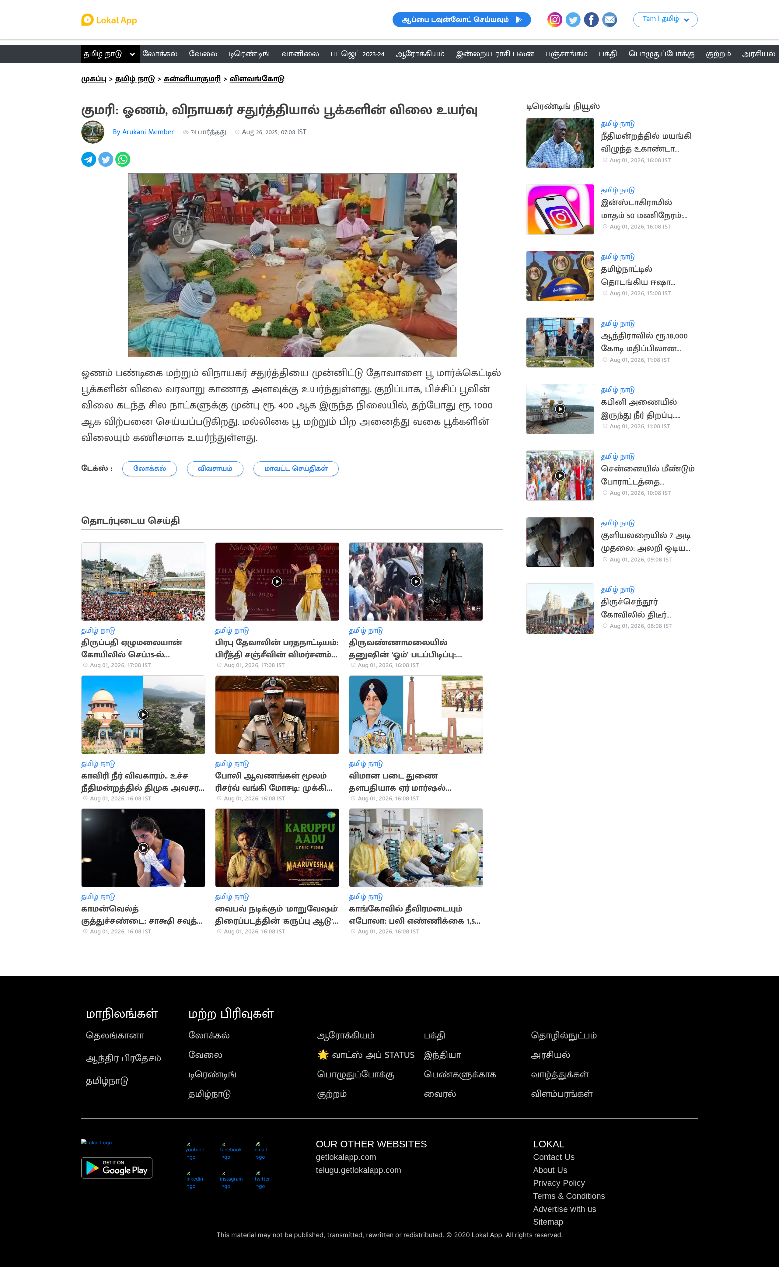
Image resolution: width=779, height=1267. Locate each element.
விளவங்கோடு (257, 79)
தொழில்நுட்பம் (564, 1035)
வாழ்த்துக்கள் (560, 1074)
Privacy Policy (559, 1183)
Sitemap (548, 1222)
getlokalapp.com (346, 1157)
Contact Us (554, 1157)
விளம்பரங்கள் (561, 1094)
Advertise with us (564, 1209)
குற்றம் (332, 1094)
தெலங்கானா (115, 1035)
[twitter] (106, 162)
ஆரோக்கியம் (346, 1035)
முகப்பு (94, 79)
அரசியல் (550, 1055)
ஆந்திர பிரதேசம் (123, 1058)
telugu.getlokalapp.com (358, 1170)
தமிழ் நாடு (103, 54)
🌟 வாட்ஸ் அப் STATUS (366, 1055)
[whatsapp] (123, 162)
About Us (550, 1170)
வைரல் (440, 1094)
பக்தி (434, 1035)
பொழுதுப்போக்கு (355, 1074)
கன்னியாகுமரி (192, 79)
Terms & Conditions (569, 1196)
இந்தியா (442, 1055)
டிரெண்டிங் (212, 1074)
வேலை (205, 1055)
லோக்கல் (209, 1035)
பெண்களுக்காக (460, 1074)
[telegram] (89, 162)
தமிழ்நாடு (107, 1081)
